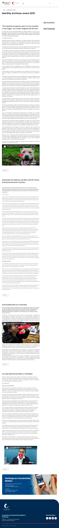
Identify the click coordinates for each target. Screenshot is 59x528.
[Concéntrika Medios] (11, 3)
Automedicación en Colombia (14, 305)
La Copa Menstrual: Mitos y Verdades (17, 374)
